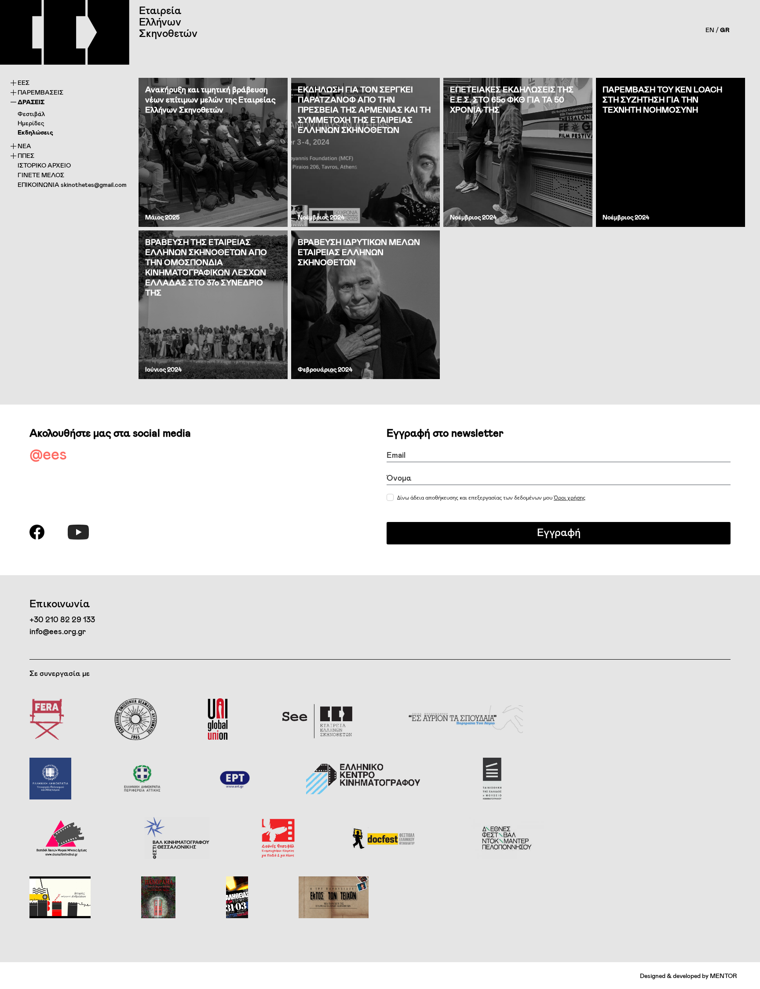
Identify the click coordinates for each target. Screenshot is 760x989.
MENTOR (723, 975)
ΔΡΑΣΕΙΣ (31, 102)
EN (709, 29)
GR (725, 29)
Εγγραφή (559, 532)
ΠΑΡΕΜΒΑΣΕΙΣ (40, 92)
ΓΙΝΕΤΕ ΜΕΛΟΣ (41, 175)
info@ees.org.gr (57, 631)
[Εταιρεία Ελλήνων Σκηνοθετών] (64, 32)
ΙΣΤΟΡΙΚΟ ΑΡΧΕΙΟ (44, 165)
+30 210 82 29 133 (62, 619)
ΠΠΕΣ (26, 155)
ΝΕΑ (24, 146)
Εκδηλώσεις (35, 132)
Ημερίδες (31, 123)
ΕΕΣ (23, 82)
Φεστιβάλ (31, 113)
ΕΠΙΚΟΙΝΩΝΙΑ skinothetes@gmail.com (72, 184)
